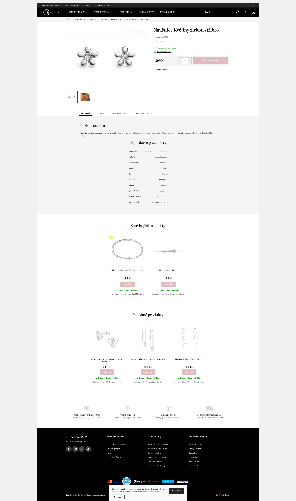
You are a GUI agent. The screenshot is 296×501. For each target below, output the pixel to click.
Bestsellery (193, 453)
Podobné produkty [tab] (142, 113)
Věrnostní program (72, 5)
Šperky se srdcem (195, 444)
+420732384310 (82, 449)
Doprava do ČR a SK (102, 5)
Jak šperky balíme (154, 453)
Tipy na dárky (194, 461)
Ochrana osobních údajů (157, 466)
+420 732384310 (78, 436)
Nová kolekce (194, 457)
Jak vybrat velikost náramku (158, 444)
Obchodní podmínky (155, 461)
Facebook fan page (69, 449)
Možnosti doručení (164, 52)
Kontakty (87, 5)
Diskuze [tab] (101, 113)
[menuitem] (78, 12)
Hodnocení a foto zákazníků (52, 5)
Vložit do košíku (211, 60)
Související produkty (118, 113)
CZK (252, 5)
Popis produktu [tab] (85, 113)
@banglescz (88, 449)
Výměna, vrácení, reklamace (158, 457)
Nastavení (118, 497)
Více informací (159, 41)
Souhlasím (176, 490)
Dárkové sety (194, 466)
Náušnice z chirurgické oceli (156, 151)
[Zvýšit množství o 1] (189, 61)
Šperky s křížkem (195, 449)
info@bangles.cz (78, 441)
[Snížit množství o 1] (180, 61)
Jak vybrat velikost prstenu (157, 449)
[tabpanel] (127, 267)
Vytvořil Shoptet (224, 495)
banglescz (75, 449)
